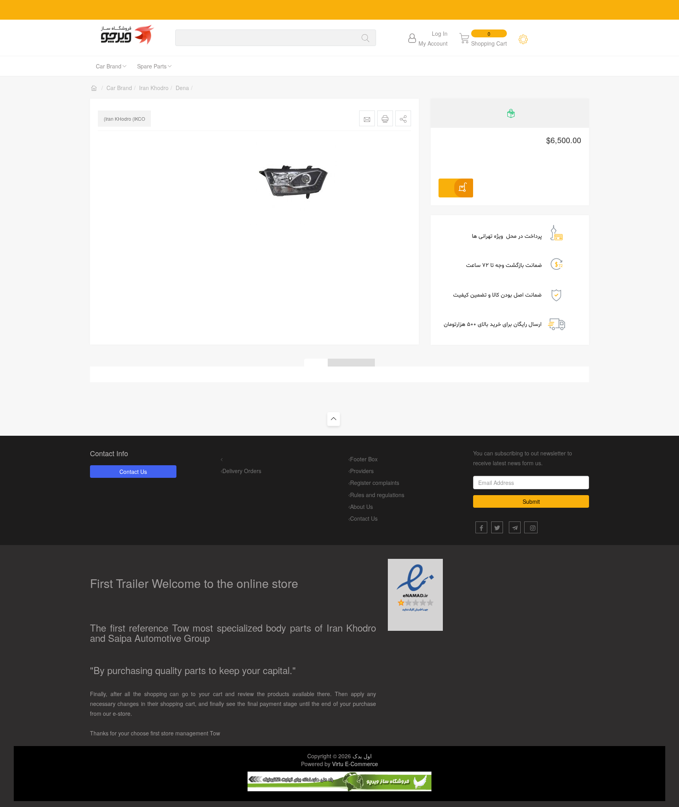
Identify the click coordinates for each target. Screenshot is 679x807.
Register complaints (374, 482)
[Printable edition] (385, 118)
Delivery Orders (241, 471)
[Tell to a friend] (367, 118)
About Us (361, 506)
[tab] (316, 363)
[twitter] (497, 527)
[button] (403, 118)
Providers (362, 471)
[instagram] (531, 527)
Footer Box (364, 459)
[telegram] (515, 527)
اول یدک (362, 756)
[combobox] (266, 38)
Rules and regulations (377, 495)
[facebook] (481, 527)
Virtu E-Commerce (355, 764)
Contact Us (133, 471)
